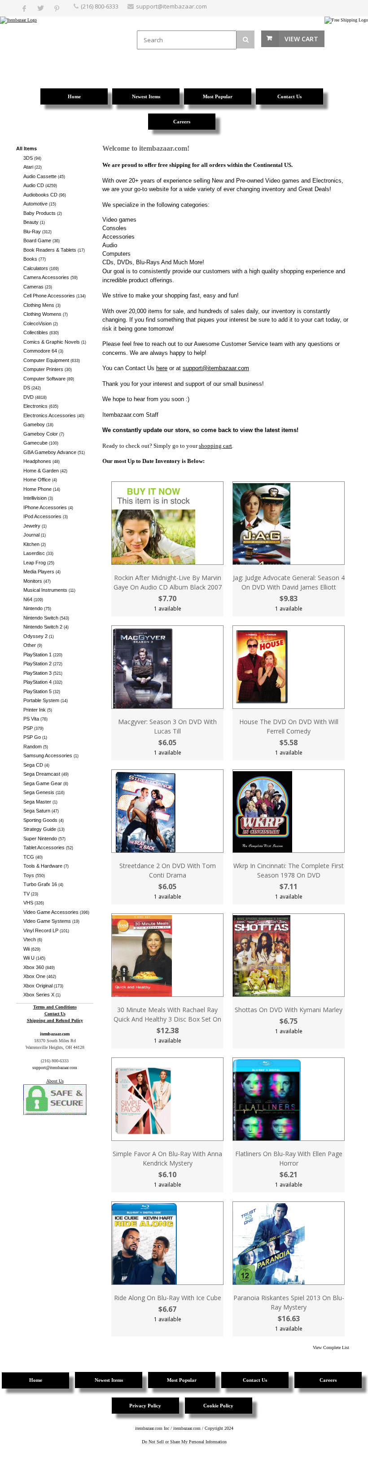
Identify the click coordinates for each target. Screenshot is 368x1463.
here (161, 368)
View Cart (301, 39)
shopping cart (215, 445)
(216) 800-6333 (99, 6)
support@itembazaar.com (171, 6)
